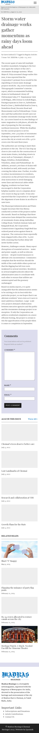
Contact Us (9, 717)
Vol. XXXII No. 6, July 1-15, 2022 (19, 57)
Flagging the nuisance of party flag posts (17, 588)
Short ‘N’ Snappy (9, 560)
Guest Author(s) (10, 54)
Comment (9, 350)
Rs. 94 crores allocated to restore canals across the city (16, 617)
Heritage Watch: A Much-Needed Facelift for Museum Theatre (16, 647)
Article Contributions (14, 714)
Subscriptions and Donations (17, 711)
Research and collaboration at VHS (17, 497)
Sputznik (29, 729)
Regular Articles (31, 54)
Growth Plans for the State (13, 524)
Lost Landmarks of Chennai (14, 470)
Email (7, 395)
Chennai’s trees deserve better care (17, 444)
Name (7, 385)
